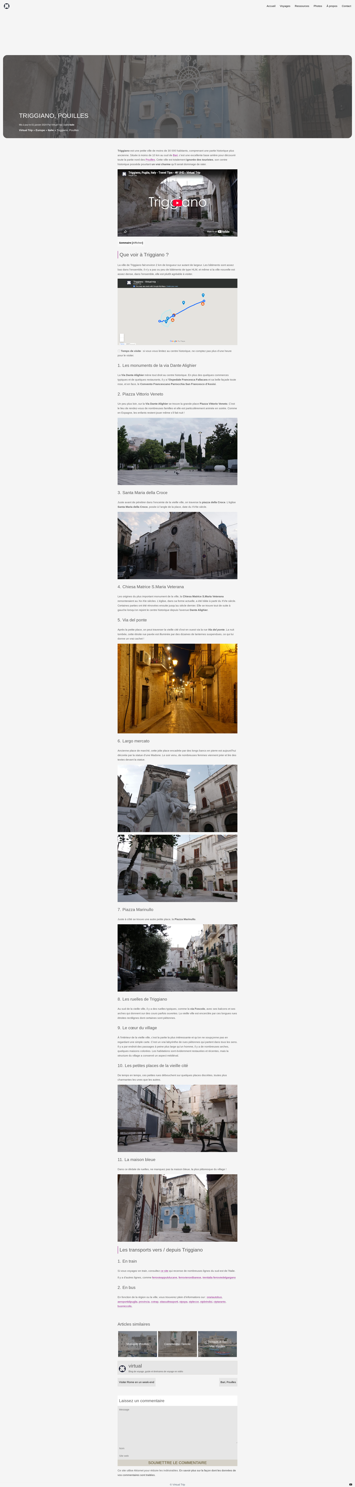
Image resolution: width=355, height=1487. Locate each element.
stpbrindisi (206, 1301)
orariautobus (214, 1297)
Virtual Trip (26, 130)
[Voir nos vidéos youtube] (350, 1484)
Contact (346, 6)
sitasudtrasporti (169, 1301)
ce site (164, 1270)
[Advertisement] (177, 33)
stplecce (194, 1301)
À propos (332, 6)
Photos (318, 6)
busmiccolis (125, 1306)
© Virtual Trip (177, 1484)
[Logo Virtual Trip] (7, 6)
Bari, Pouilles (228, 1382)
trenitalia (208, 1277)
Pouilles (150, 159)
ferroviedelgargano (224, 1277)
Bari (175, 155)
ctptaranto (220, 1301)
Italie (71, 125)
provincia (144, 1301)
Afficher (137, 242)
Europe (40, 130)
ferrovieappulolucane (164, 1277)
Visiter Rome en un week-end (136, 1382)
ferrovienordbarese (190, 1277)
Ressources (302, 6)
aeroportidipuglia (127, 1301)
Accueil (271, 6)
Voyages (285, 6)
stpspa (183, 1301)
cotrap (155, 1301)
